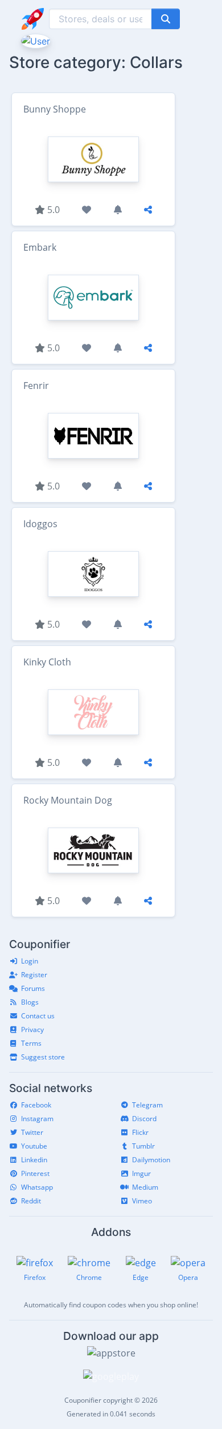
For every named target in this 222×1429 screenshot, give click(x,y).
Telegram (147, 1105)
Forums (33, 988)
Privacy (32, 1029)
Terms (31, 1043)
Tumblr (143, 1146)
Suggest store (43, 1057)
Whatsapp (37, 1187)
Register (34, 975)
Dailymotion (151, 1160)
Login (29, 961)
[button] (34, 40)
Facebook (36, 1105)
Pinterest (35, 1173)
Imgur (141, 1173)
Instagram (37, 1118)
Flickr (140, 1132)
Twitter (32, 1132)
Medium (145, 1187)
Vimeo (142, 1201)
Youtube (34, 1146)
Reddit (31, 1201)
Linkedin (34, 1160)
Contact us (38, 1016)
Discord (144, 1118)
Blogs (30, 1002)
